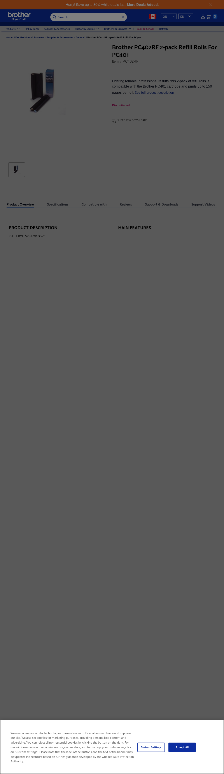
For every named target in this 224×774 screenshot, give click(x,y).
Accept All (182, 747)
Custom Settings (151, 747)
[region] (112, 747)
